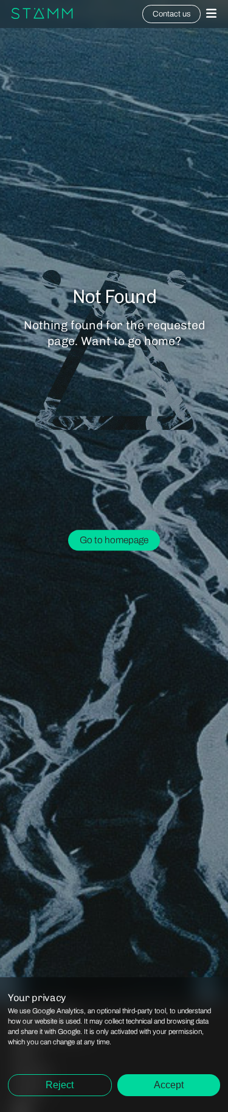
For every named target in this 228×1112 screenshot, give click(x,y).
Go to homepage (114, 540)
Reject (60, 1085)
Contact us (171, 14)
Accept (169, 1085)
